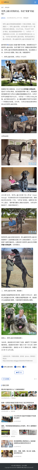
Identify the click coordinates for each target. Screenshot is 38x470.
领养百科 (13, 436)
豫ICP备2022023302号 (27, 467)
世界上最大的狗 (8, 367)
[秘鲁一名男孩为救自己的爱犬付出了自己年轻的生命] (19, 407)
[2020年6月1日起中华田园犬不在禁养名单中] (7, 418)
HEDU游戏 (24, 465)
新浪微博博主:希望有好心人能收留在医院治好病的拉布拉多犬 (24, 442)
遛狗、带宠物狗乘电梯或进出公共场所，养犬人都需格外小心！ (19, 427)
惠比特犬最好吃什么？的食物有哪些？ (13, 389)
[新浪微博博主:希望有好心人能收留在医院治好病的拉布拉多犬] (7, 443)
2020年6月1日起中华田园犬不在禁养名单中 (25, 417)
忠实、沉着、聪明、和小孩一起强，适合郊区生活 (25, 452)
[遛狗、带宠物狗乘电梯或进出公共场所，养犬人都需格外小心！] (19, 432)
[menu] (35, 2)
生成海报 (6, 379)
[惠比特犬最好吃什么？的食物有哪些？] (19, 394)
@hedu (3, 18)
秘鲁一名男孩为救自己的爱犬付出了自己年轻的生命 (17, 403)
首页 (2, 7)
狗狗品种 (25, 18)
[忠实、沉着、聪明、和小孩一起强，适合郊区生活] (7, 453)
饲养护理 (13, 411)
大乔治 (19, 367)
